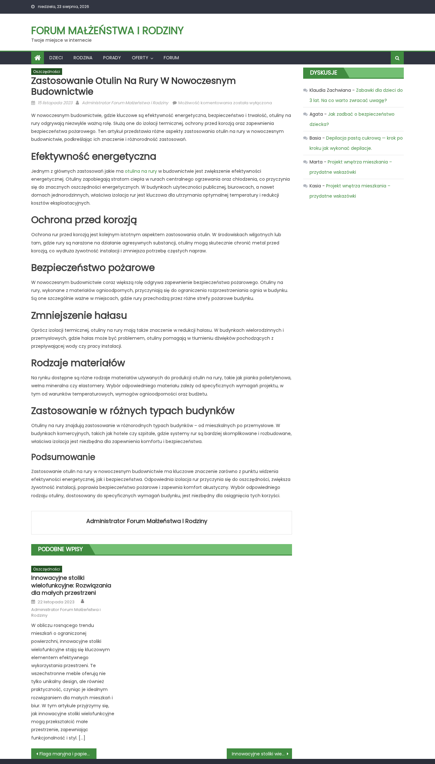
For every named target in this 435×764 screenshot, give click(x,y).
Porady (112, 58)
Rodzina (83, 58)
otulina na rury (141, 171)
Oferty (140, 58)
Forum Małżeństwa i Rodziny (107, 30)
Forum (171, 58)
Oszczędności (46, 71)
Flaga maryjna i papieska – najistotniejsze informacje (67, 754)
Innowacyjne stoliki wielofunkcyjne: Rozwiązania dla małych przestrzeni (71, 585)
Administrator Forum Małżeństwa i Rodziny (125, 103)
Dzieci (56, 58)
